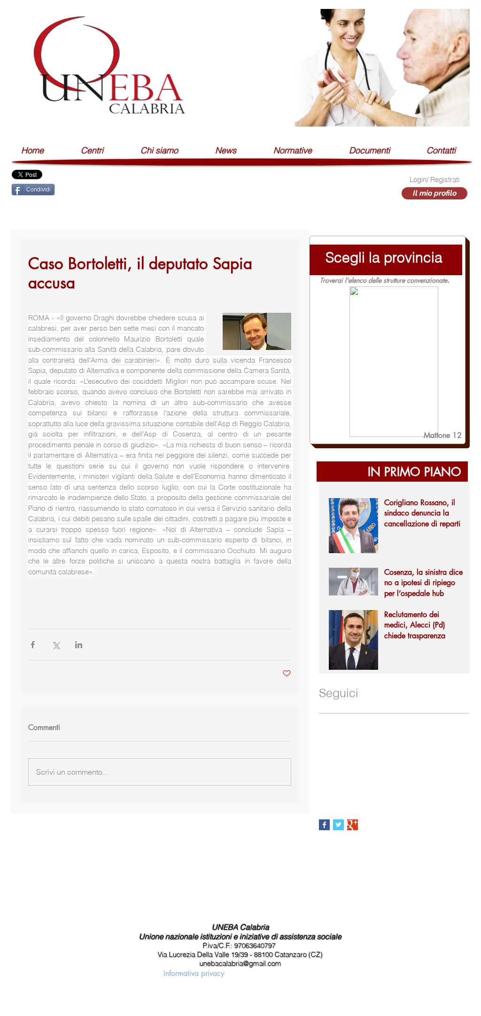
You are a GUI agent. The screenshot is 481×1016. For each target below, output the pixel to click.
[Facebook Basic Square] (324, 824)
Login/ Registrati (434, 179)
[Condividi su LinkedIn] (78, 644)
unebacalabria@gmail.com (240, 963)
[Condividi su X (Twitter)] (55, 644)
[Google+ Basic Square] (352, 824)
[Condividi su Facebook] (32, 644)
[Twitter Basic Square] (338, 824)
